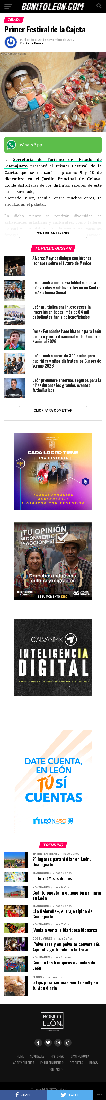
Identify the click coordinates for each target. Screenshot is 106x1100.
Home (20, 1056)
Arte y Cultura (23, 1062)
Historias (58, 1056)
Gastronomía (80, 1056)
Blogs (93, 1062)
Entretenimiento (52, 1062)
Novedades (37, 1056)
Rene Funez (34, 43)
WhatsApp (30, 144)
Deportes (76, 1062)
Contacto (56, 1069)
